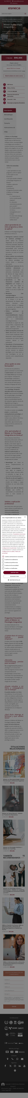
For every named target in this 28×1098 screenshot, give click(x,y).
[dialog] (14, 549)
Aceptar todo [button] (14, 572)
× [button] (24, 517)
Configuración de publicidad (9, 548)
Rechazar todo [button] (14, 576)
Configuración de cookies (8, 551)
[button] (14, 580)
